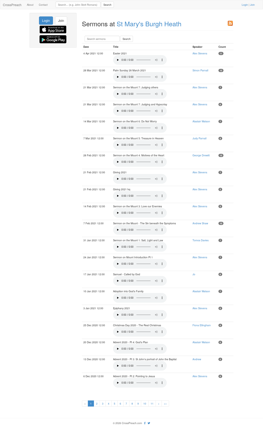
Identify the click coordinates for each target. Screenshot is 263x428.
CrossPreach (12, 4)
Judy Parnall (199, 138)
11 (152, 403)
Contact (43, 4)
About (30, 4)
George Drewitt (201, 155)
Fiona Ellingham (202, 325)
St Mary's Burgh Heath (149, 23)
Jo (194, 274)
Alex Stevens (200, 53)
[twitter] (149, 423)
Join (252, 4)
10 (144, 403)
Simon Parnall (200, 70)
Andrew (197, 359)
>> (165, 403)
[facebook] (144, 423)
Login (245, 4)
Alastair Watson (201, 121)
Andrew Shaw (200, 223)
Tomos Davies (201, 240)
